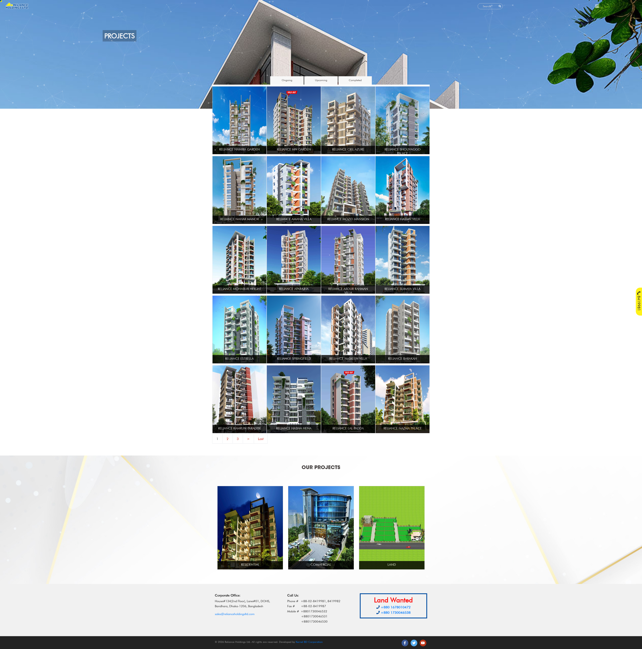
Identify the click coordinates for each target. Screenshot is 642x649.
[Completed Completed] (355, 83)
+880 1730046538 (396, 613)
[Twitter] (414, 643)
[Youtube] (423, 643)
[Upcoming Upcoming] (321, 83)
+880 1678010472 (396, 607)
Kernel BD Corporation (309, 641)
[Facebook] (405, 643)
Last (260, 439)
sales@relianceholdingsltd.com (234, 614)
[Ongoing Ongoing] (287, 83)
